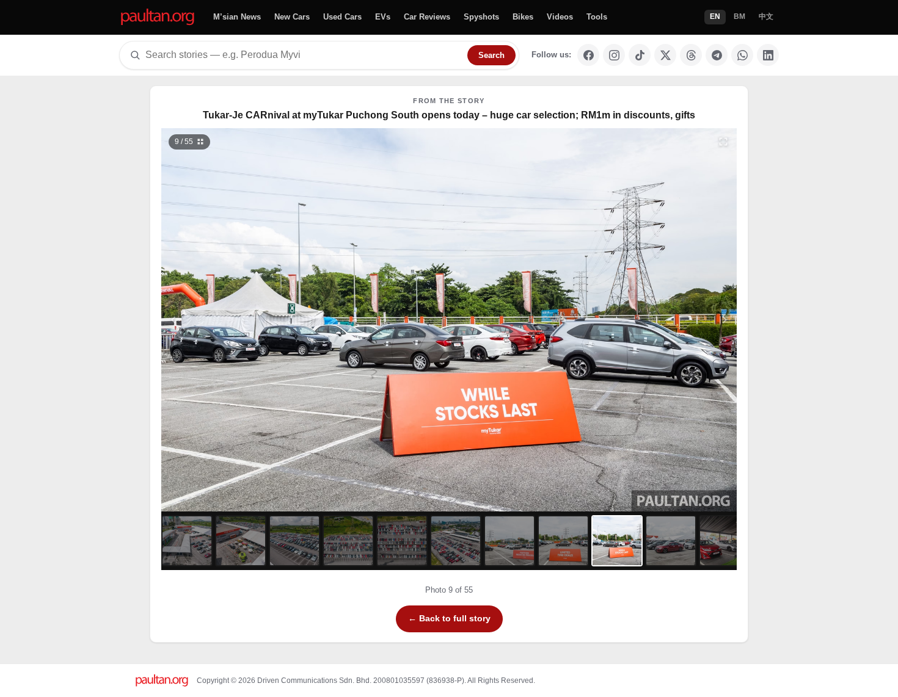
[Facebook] (588, 55)
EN (715, 16)
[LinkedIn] (768, 55)
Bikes (523, 16)
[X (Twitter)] (665, 55)
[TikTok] (640, 55)
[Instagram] (614, 55)
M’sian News (237, 16)
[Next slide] (665, 319)
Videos (560, 16)
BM (739, 16)
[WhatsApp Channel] (742, 55)
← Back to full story (449, 618)
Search (491, 55)
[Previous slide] (233, 319)
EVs (382, 16)
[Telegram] (717, 55)
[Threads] (691, 55)
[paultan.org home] (157, 17)
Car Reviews (427, 16)
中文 (766, 16)
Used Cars (342, 16)
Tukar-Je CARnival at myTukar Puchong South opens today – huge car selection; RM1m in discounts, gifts (449, 115)
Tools (596, 16)
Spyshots (481, 16)
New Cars (292, 16)
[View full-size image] (723, 141)
